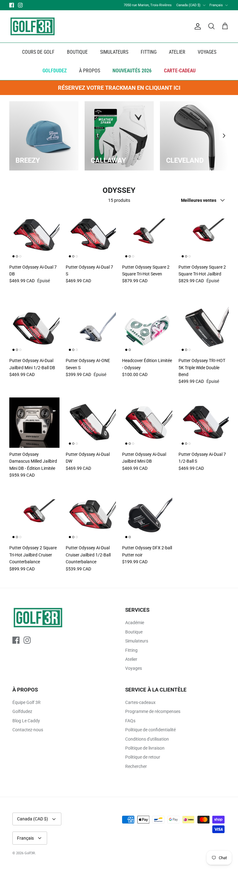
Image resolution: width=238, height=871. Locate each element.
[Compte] (196, 26)
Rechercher (136, 766)
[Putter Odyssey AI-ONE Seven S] (91, 329)
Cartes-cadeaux (140, 702)
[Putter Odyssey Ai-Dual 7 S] (91, 235)
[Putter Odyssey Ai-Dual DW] (91, 422)
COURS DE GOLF (38, 52)
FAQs (130, 720)
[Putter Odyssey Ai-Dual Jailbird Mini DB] (147, 422)
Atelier (131, 659)
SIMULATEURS (114, 52)
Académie (134, 622)
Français (216, 5)
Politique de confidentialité (150, 729)
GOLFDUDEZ (54, 71)
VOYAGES (207, 52)
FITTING (148, 52)
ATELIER (177, 52)
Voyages (133, 668)
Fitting (131, 650)
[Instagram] (20, 5)
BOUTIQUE (77, 52)
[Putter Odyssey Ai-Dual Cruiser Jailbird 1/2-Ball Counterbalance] (91, 516)
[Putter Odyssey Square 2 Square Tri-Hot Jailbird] (203, 235)
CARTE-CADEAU (180, 71)
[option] (43, 135)
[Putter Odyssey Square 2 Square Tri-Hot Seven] (147, 235)
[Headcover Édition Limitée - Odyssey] (147, 329)
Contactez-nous (27, 729)
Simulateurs (136, 640)
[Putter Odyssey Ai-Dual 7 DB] (34, 235)
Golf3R (29, 853)
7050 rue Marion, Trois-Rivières (148, 5)
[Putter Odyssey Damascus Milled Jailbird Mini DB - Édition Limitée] (34, 422)
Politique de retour (142, 757)
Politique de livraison (145, 748)
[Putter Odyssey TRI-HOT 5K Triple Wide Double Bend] (203, 329)
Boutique (134, 631)
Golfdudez (22, 711)
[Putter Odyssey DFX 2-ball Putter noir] (147, 516)
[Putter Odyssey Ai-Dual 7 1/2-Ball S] (203, 422)
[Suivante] (224, 135)
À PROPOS (89, 71)
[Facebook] (11, 5)
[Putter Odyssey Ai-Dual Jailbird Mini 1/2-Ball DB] (34, 329)
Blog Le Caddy (26, 720)
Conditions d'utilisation (147, 739)
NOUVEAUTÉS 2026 (132, 71)
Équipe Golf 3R (26, 702)
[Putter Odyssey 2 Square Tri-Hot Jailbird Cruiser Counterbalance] (34, 516)
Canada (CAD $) (188, 5)
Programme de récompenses (152, 711)
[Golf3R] (32, 26)
